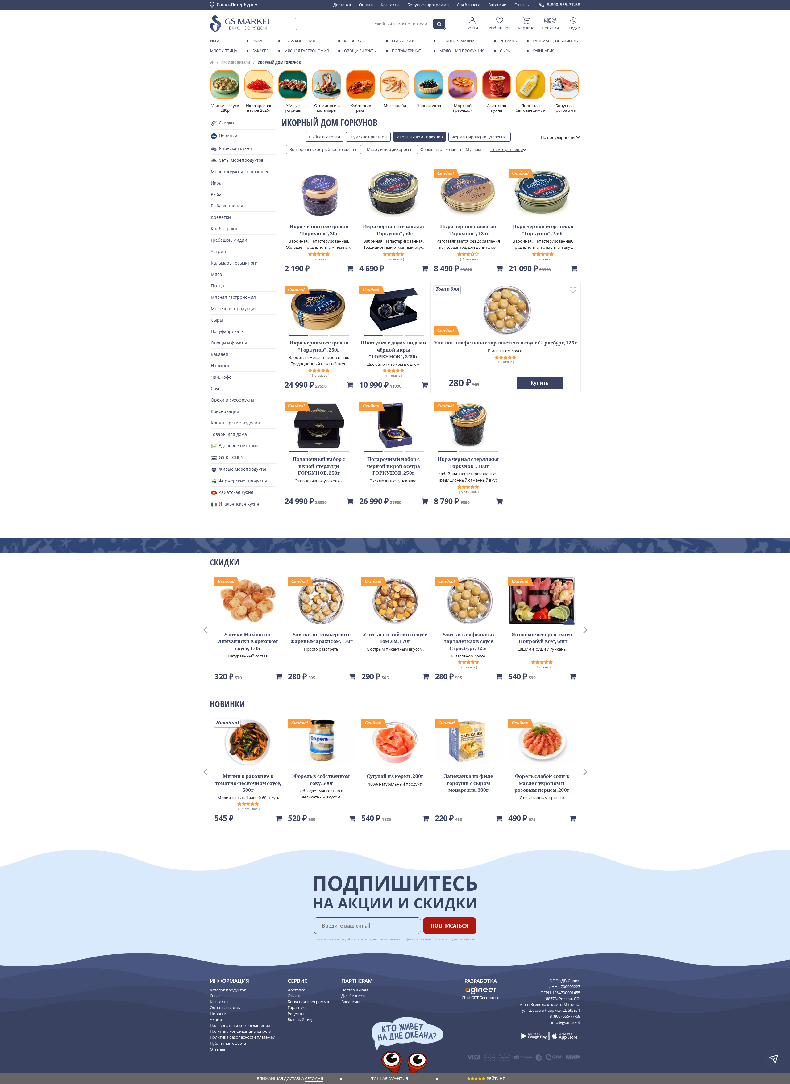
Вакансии (497, 4)
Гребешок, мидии (457, 41)
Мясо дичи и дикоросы (389, 149)
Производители (235, 62)
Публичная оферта (228, 1043)
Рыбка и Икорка (324, 137)
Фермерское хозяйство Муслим (450, 149)
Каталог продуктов (228, 990)
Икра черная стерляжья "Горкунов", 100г (468, 463)
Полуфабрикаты (408, 50)
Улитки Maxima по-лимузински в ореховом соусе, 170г (248, 641)
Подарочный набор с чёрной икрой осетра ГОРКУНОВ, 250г (393, 466)
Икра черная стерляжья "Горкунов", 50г (393, 230)
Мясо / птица (223, 50)
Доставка (342, 4)
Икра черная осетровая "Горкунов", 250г (318, 346)
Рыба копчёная (299, 41)
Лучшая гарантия (389, 1078)
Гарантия (297, 1007)
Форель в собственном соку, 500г (321, 780)
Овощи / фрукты (360, 50)
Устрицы (509, 41)
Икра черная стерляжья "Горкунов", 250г (542, 230)
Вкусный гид (300, 1019)
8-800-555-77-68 (563, 4)
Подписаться (449, 925)
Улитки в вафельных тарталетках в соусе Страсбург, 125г (468, 641)
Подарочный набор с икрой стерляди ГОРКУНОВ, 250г (319, 466)
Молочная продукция (461, 50)
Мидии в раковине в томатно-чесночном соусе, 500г (248, 783)
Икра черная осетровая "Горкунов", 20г (318, 230)
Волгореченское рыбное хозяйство (323, 149)
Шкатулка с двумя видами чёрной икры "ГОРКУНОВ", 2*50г (393, 350)
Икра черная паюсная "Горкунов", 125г (468, 230)
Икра (214, 41)
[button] (211, 629)
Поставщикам (354, 990)
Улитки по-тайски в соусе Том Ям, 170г (395, 638)
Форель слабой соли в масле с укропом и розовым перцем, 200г (541, 783)
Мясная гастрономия (306, 50)
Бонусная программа (428, 4)
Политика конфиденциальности (240, 1031)
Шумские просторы (368, 137)
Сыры (505, 50)
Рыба (257, 41)
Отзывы (522, 4)
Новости (218, 1013)
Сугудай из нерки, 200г (395, 776)
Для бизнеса (468, 4)
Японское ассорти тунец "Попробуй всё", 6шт (541, 638)
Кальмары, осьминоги (556, 41)
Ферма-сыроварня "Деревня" (479, 137)
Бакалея (260, 50)
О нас (215, 996)
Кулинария (544, 50)
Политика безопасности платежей (242, 1037)
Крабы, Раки (403, 41)
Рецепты (296, 1013)
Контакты (390, 4)
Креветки (353, 41)
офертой (412, 939)
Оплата (366, 4)
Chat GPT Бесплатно (481, 997)
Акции (216, 1019)
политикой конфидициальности (449, 939)
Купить (540, 382)
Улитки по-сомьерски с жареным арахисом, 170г (321, 638)
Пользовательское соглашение (240, 1025)
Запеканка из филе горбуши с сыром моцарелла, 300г (468, 783)
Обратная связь (225, 1007)
